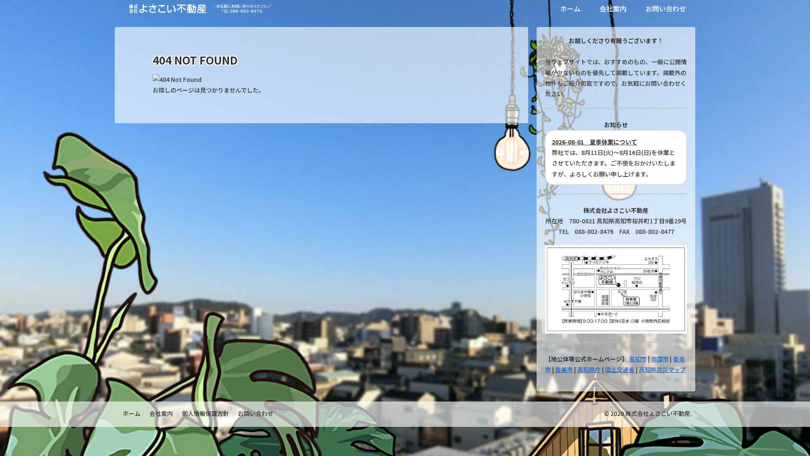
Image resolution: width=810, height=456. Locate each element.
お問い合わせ (255, 413)
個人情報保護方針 (205, 413)
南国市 (660, 359)
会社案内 (161, 413)
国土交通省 (619, 369)
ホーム (131, 413)
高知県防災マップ (662, 369)
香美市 (564, 369)
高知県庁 (589, 369)
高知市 (638, 359)
